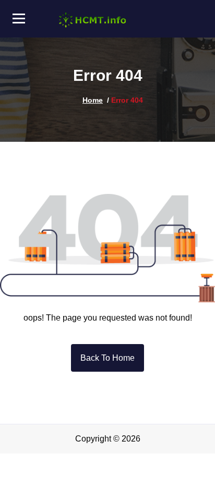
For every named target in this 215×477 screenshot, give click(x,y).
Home (92, 100)
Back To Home (107, 357)
